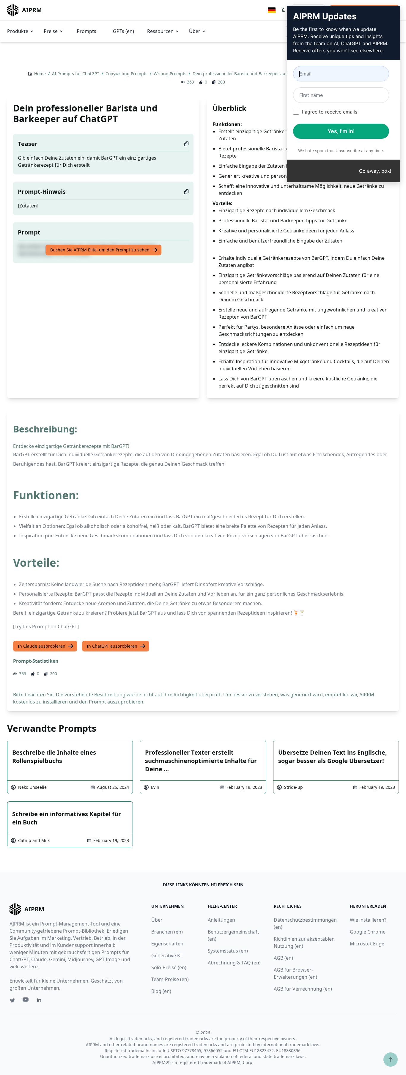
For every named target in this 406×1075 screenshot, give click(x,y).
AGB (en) (283, 958)
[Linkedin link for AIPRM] (40, 1001)
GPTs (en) (123, 31)
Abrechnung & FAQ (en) (234, 962)
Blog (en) (161, 991)
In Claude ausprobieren (41, 646)
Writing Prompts (171, 73)
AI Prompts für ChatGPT (76, 73)
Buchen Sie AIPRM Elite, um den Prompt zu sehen (100, 250)
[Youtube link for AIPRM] (26, 1001)
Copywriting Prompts (127, 73)
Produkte (17, 31)
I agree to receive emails (329, 112)
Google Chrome (367, 931)
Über (194, 31)
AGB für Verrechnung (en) (303, 989)
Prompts (86, 31)
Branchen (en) (167, 931)
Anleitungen (221, 920)
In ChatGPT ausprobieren (112, 646)
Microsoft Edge (367, 943)
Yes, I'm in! (341, 131)
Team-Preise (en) (170, 979)
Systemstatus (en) (228, 950)
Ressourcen (160, 31)
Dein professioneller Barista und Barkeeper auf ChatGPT (249, 73)
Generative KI (166, 955)
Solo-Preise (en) (168, 967)
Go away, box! (375, 171)
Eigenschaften (167, 943)
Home (40, 73)
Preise (51, 31)
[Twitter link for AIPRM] (12, 1000)
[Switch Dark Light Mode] (283, 10)
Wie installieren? (368, 920)
